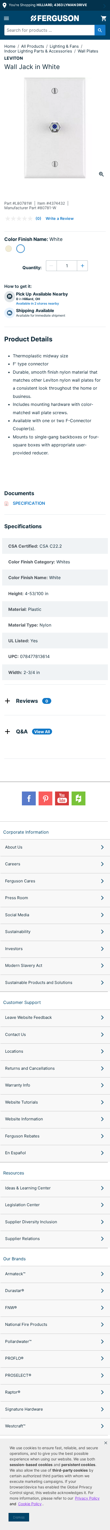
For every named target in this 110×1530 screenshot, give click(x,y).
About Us (13, 847)
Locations (14, 1051)
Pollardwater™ (18, 1341)
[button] (106, 1443)
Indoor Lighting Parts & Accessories (38, 51)
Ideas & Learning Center (28, 1187)
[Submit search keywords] (100, 30)
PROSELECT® (18, 1375)
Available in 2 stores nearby (37, 303)
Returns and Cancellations (30, 1068)
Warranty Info (17, 1085)
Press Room (16, 897)
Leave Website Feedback (28, 1017)
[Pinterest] (45, 798)
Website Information (24, 1118)
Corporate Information (26, 832)
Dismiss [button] (19, 1517)
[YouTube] (62, 798)
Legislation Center (22, 1204)
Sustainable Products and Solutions (38, 982)
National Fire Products (26, 1324)
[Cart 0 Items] (103, 18)
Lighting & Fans (65, 46)
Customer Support (22, 1002)
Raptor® (12, 1392)
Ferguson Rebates (22, 1136)
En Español (15, 1152)
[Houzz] (78, 798)
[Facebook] (29, 798)
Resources (13, 1173)
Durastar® (14, 1290)
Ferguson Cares (20, 880)
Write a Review (60, 218)
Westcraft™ (15, 1425)
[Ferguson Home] (55, 18)
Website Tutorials (21, 1102)
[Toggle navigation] (6, 18)
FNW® (11, 1307)
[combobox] (52, 30)
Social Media (17, 914)
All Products (33, 46)
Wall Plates (88, 51)
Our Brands (14, 1258)
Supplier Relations (22, 1238)
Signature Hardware (24, 1409)
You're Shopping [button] (47, 5)
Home (9, 46)
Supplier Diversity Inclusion (31, 1221)
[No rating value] (20, 218)
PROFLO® (14, 1358)
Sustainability (17, 931)
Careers (12, 863)
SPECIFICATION (29, 503)
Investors (14, 948)
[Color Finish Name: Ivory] (8, 248)
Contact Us (15, 1034)
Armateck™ (15, 1273)
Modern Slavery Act (23, 965)
